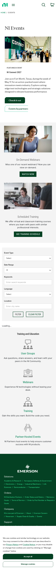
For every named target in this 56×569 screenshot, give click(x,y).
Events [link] (11, 12)
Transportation (34, 487)
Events (39, 516)
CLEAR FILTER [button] (34, 314)
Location (7, 301)
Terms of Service (18, 500)
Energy (20, 484)
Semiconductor (20, 487)
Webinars (28, 382)
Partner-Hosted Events (28, 436)
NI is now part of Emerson (14, 513)
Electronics (10, 484)
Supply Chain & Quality (25, 516)
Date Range (9, 265)
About (28, 513)
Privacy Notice (12, 544)
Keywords (8, 277)
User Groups (28, 353)
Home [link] (3, 12)
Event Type (8, 253)
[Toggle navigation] (14, 5)
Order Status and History (34, 497)
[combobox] (28, 270)
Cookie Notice (29, 544)
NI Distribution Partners (13, 497)
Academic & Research (12, 480)
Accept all (28, 556)
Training (28, 411)
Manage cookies (28, 564)
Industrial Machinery (33, 484)
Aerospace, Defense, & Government (38, 480)
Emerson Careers (40, 513)
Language (8, 289)
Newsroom (10, 516)
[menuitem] (43, 5)
